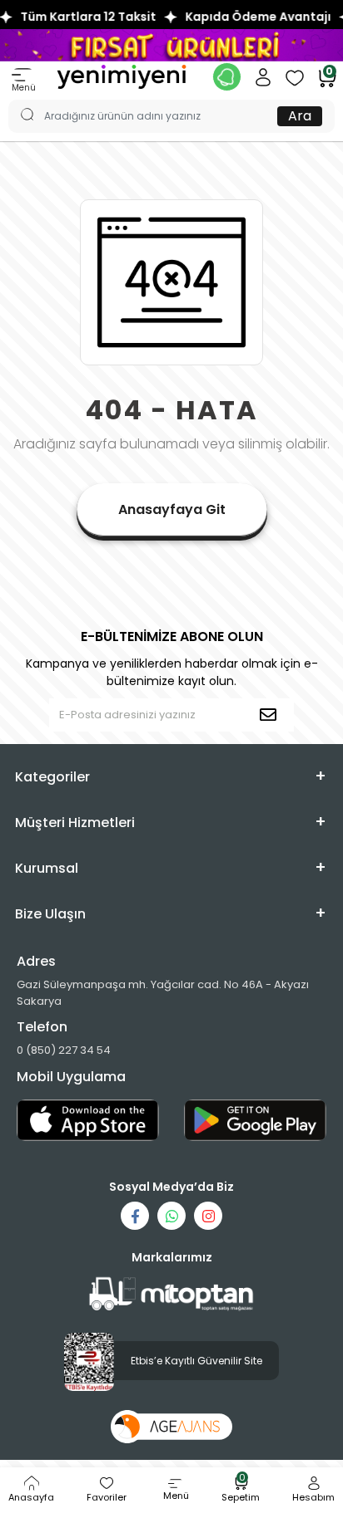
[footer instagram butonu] (208, 1216)
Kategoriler (52, 776)
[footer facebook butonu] (135, 1216)
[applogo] (88, 1120)
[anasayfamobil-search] (19, 99)
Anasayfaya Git (172, 509)
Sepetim (240, 1490)
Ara (299, 115)
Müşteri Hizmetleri (75, 822)
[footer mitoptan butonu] (171, 1294)
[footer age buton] (172, 1425)
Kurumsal (46, 868)
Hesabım (313, 1497)
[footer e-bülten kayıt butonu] (271, 715)
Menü (24, 87)
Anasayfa (31, 1497)
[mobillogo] (121, 76)
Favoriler (107, 1497)
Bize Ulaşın (50, 913)
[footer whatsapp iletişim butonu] (171, 1216)
